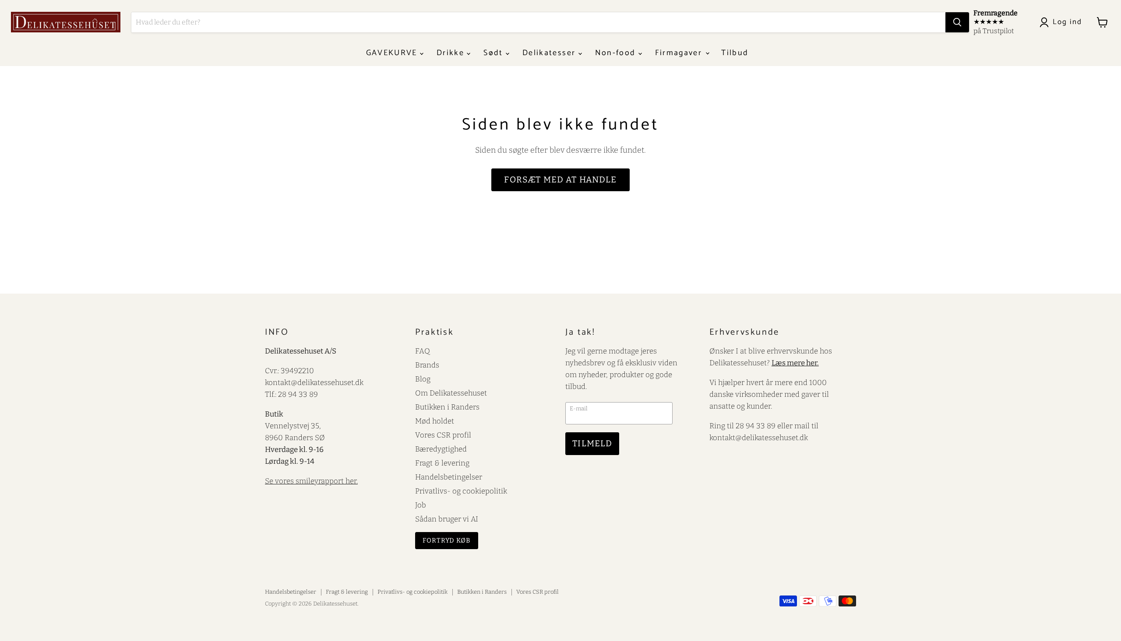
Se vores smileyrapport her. (311, 480)
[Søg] (957, 22)
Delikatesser (550, 53)
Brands (427, 365)
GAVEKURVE (393, 53)
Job (420, 505)
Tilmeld (592, 443)
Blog (422, 379)
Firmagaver (680, 53)
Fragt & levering (442, 463)
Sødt (494, 53)
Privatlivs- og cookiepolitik (461, 491)
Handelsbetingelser (448, 477)
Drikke (452, 53)
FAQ (422, 351)
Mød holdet (434, 421)
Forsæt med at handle (560, 180)
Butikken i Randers (447, 407)
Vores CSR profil (443, 435)
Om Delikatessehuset (451, 393)
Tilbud (734, 53)
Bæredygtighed (441, 449)
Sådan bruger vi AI (446, 519)
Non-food (616, 53)
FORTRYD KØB (447, 540)
